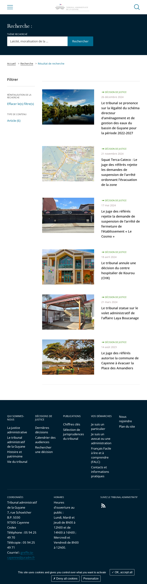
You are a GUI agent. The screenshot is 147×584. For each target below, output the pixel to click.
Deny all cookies (66, 578)
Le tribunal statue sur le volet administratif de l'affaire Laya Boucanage (120, 313)
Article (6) (13, 121)
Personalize (91, 578)
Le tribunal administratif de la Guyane (16, 442)
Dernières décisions (42, 430)
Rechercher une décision (44, 449)
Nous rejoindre (125, 419)
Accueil (11, 63)
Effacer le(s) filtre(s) (20, 104)
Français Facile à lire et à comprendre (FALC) (101, 455)
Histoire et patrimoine (15, 454)
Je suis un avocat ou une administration (101, 438)
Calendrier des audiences (45, 439)
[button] (137, 7)
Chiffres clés (71, 424)
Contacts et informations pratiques (100, 471)
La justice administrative (17, 430)
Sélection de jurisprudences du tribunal (73, 434)
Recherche (26, 63)
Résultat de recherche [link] (51, 63)
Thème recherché (17, 34)
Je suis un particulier (98, 426)
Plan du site (127, 426)
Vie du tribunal (17, 462)
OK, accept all (123, 572)
